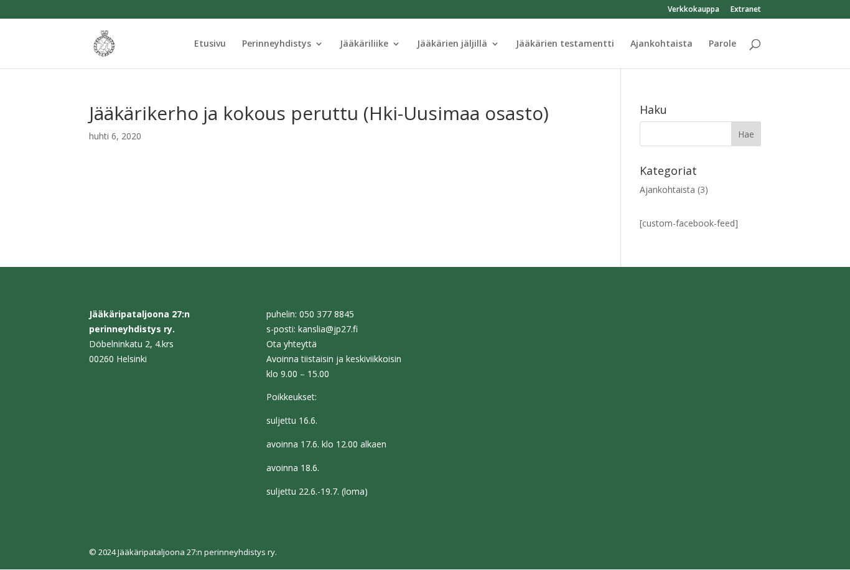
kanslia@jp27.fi (328, 329)
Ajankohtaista (661, 44)
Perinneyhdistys (276, 44)
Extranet (746, 10)
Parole (722, 44)
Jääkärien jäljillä (452, 44)
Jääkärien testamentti (565, 44)
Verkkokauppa (693, 10)
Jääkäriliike (364, 44)
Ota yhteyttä (291, 344)
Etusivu (210, 44)
